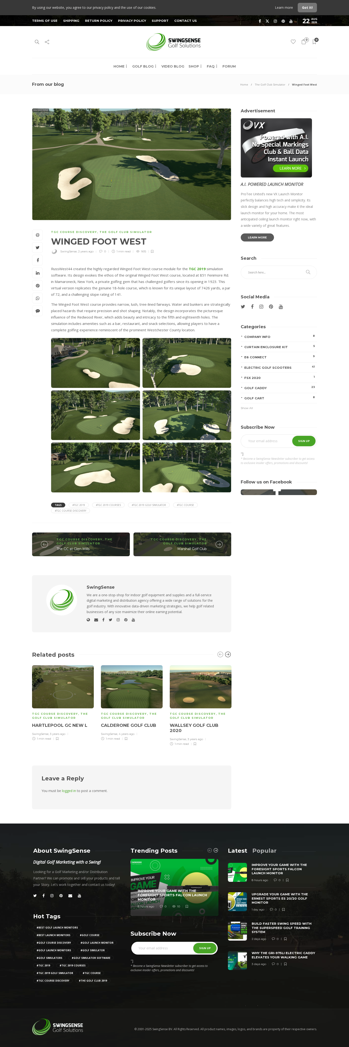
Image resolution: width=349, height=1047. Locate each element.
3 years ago (57, 734)
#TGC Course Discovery (70, 510)
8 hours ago (146, 906)
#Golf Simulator (92, 950)
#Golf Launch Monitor (96, 942)
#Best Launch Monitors (53, 935)
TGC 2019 (197, 268)
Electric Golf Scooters (279, 367)
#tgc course (185, 505)
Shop (194, 66)
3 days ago (259, 964)
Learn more (284, 7)
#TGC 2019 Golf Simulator (149, 505)
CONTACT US (185, 21)
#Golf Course (89, 935)
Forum (229, 66)
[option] (62, 702)
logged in (69, 790)
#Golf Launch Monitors (54, 950)
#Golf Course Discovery (54, 942)
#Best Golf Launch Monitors (57, 927)
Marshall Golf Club (192, 549)
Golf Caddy (279, 387)
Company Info (279, 336)
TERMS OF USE (44, 21)
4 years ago (126, 734)
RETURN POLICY (98, 21)
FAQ (211, 66)
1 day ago (258, 909)
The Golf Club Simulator (270, 84)
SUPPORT (160, 21)
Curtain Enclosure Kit (279, 346)
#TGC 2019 (78, 505)
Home (118, 66)
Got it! (307, 7)
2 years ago (86, 251)
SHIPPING (71, 21)
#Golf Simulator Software (91, 958)
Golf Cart (279, 398)
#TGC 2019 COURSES (108, 505)
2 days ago (259, 939)
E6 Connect (279, 357)
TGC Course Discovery (74, 232)
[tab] (237, 850)
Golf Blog (143, 66)
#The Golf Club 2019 (93, 980)
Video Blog (172, 66)
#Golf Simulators (49, 958)
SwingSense (68, 251)
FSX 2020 (279, 377)
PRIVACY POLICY (132, 21)
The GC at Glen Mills (73, 549)
